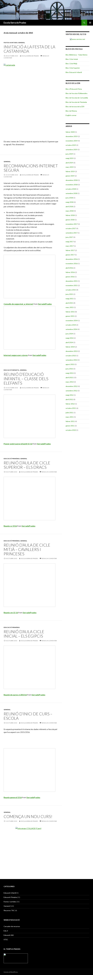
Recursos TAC (9, 910)
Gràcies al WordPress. (11, 972)
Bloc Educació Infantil (74, 72)
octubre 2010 (71, 430)
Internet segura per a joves (16, 355)
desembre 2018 (72, 180)
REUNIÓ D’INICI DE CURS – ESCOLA (28, 716)
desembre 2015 (72, 281)
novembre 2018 (72, 185)
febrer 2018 (70, 215)
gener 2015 (70, 316)
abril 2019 (69, 163)
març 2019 (70, 167)
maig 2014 (69, 338)
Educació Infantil (11, 370)
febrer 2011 (70, 421)
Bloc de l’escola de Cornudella (77, 98)
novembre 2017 (72, 224)
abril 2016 (69, 268)
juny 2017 (69, 237)
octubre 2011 (71, 408)
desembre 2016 (72, 259)
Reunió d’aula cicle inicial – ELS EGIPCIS (24, 633)
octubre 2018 (71, 189)
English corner (71, 115)
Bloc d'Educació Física (74, 89)
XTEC (6, 939)
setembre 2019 (71, 149)
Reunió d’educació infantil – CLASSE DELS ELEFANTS (26, 378)
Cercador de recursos (12, 926)
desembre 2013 (72, 351)
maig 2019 (69, 158)
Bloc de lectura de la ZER (75, 106)
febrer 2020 (70, 132)
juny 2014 (69, 334)
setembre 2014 (71, 329)
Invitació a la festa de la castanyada (29, 49)
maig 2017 (69, 242)
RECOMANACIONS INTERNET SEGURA (31, 168)
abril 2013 (69, 377)
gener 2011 (70, 426)
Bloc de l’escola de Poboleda (76, 102)
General (21, 42)
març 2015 (70, 307)
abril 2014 (69, 342)
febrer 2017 (70, 250)
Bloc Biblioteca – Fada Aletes (76, 55)
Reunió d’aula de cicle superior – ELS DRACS (27, 465)
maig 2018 (69, 202)
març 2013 (70, 382)
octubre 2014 (71, 325)
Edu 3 (6, 931)
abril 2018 (69, 206)
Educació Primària (12, 458)
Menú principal (90, 23)
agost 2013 (70, 364)
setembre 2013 (71, 360)
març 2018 (70, 211)
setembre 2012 (71, 391)
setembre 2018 (71, 193)
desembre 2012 (72, 386)
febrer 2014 (70, 347)
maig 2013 (69, 373)
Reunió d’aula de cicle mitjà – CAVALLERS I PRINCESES (27, 549)
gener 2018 (70, 220)
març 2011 (70, 417)
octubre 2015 (71, 290)
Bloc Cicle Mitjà (71, 63)
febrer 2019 (70, 171)
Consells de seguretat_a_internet (18, 304)
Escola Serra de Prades (15, 22)
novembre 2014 (72, 320)
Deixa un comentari (49, 472)
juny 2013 (69, 369)
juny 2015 (69, 294)
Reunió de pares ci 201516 (15, 695)
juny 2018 (69, 198)
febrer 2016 (70, 272)
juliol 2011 (69, 413)
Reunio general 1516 (13, 797)
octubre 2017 (71, 228)
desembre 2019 (72, 136)
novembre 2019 (72, 141)
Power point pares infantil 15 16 (18, 444)
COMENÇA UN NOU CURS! (28, 816)
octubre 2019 (71, 145)
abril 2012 (69, 399)
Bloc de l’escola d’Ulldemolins (76, 93)
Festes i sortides (10, 42)
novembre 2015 (72, 285)
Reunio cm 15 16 (11, 612)
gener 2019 (70, 176)
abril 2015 (69, 303)
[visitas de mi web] (77, 39)
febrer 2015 (70, 312)
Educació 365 (9, 935)
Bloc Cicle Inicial (72, 59)
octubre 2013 (71, 356)
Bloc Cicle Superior (73, 68)
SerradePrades (45, 304)
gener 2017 (70, 255)
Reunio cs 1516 (10, 526)
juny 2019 (69, 154)
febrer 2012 (70, 404)
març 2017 (70, 246)
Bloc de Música (71, 111)
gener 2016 (70, 277)
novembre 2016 (72, 263)
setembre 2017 (71, 233)
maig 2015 (69, 299)
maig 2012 (69, 395)
